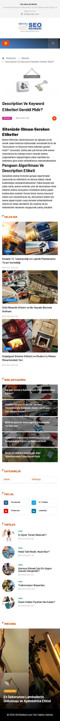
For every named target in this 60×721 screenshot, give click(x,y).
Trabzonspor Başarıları (31, 585)
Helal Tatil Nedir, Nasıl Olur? (34, 551)
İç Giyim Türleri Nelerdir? (32, 534)
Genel (8, 251)
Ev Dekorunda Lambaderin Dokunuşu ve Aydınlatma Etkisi (27, 699)
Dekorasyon (11, 300)
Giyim (20, 531)
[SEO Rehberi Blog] (30, 27)
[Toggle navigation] (5, 43)
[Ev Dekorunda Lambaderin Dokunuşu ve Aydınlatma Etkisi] (30, 669)
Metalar (25, 58)
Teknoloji (36, 479)
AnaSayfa (11, 58)
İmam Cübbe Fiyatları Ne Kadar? (36, 601)
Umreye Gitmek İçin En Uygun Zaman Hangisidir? (35, 569)
